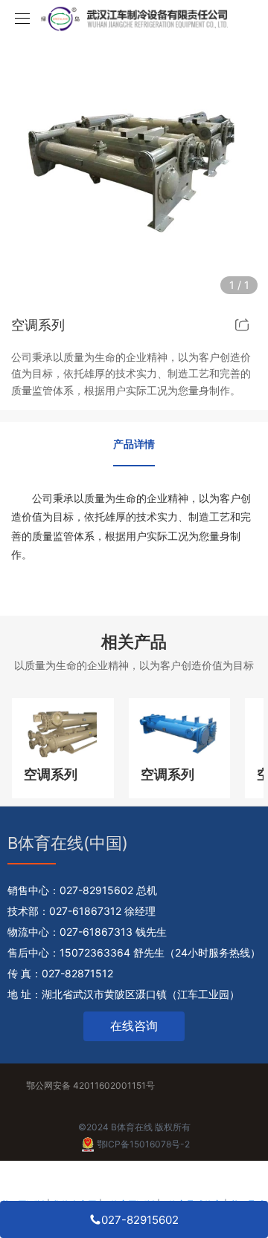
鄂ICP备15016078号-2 (143, 1144)
